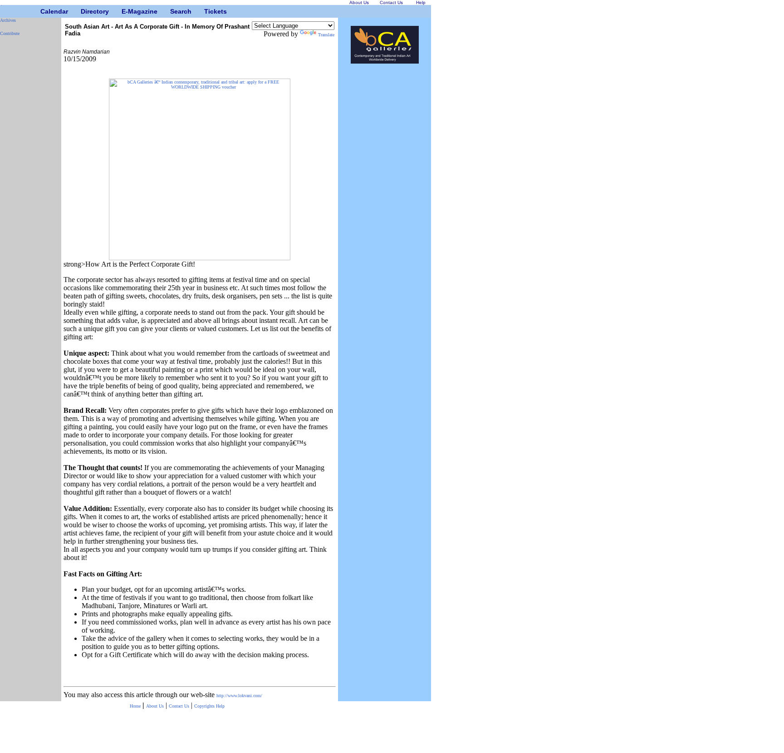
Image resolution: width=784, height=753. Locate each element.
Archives (8, 20)
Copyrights (205, 705)
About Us (155, 705)
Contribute (10, 33)
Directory (84, 11)
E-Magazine (125, 11)
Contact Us (179, 705)
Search (173, 11)
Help (220, 705)
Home (135, 705)
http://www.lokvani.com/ (239, 695)
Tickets (207, 11)
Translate (326, 34)
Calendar (43, 11)
